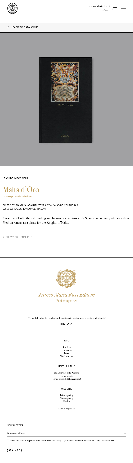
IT (74, 408)
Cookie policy (66, 398)
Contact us (66, 350)
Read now (110, 440)
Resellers (67, 347)
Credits (66, 401)
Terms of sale (66, 375)
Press (66, 353)
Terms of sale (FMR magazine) (66, 378)
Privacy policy (66, 395)
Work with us (66, 356)
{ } (66, 323)
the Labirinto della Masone (66, 372)
